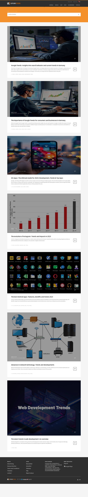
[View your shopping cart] (80, 2)
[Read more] (75, 125)
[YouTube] (78, 480)
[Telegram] (80, 480)
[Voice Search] (79, 14)
